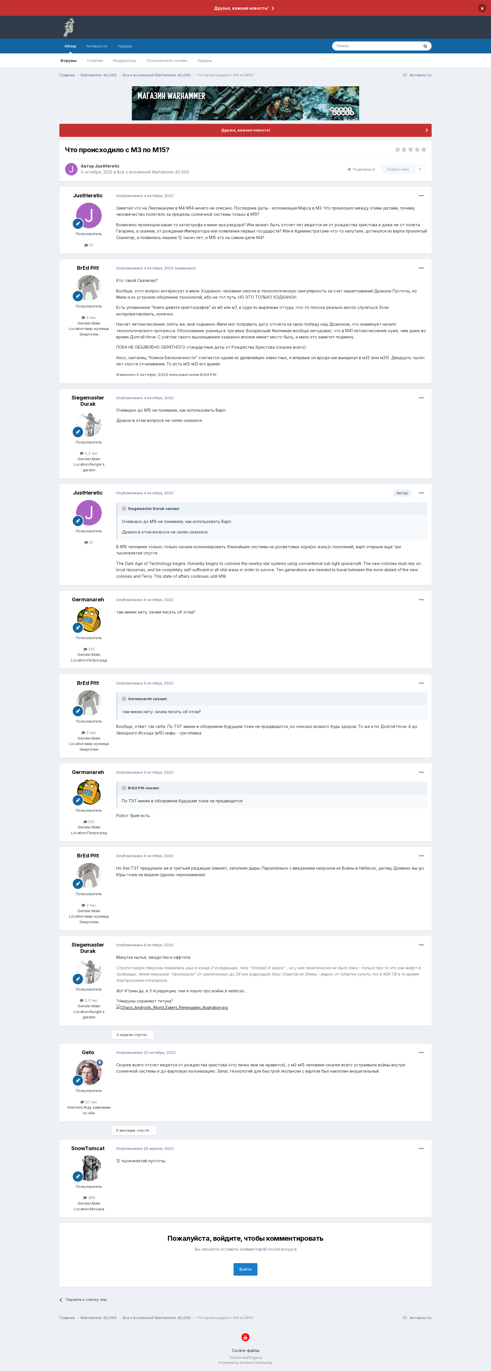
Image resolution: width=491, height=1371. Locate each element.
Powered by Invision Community (245, 1362)
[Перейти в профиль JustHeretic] (71, 169)
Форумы (68, 60)
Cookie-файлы (245, 1350)
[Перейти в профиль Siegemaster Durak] (89, 424)
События (95, 60)
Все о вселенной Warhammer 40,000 (153, 171)
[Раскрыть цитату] (124, 508)
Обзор (70, 46)
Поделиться (363, 169)
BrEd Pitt (88, 268)
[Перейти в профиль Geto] (89, 1072)
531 (90, 649)
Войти (245, 1269)
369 (91, 1197)
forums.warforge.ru (246, 1357)
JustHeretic (107, 166)
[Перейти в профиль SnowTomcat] (89, 1168)
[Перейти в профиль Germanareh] (89, 619)
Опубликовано (145, 195)
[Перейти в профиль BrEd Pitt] (89, 288)
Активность (96, 46)
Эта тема (403, 46)
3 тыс (90, 317)
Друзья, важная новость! (241, 8)
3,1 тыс (90, 1102)
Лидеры (204, 60)
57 (91, 245)
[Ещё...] (421, 195)
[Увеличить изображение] (172, 1007)
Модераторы (124, 60)
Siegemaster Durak (88, 401)
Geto (88, 1052)
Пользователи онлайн (167, 60)
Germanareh (88, 599)
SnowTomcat (88, 1148)
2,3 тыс (91, 453)
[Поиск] (425, 46)
